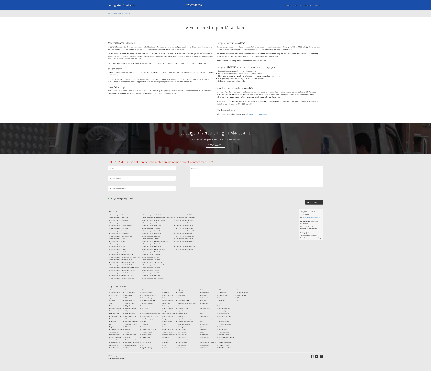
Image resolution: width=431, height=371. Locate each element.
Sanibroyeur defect (205, 308)
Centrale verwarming (115, 337)
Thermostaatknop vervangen (208, 342)
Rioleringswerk (182, 327)
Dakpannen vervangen (131, 324)
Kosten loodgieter (167, 295)
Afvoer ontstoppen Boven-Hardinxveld (120, 236)
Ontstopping (166, 340)
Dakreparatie (128, 327)
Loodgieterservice (167, 319)
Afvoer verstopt (113, 295)
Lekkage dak (166, 303)
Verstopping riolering (225, 308)
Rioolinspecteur (204, 292)
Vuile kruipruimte (224, 340)
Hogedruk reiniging (147, 319)
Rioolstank (203, 300)
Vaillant (221, 303)
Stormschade (203, 340)
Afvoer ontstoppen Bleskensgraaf (119, 233)
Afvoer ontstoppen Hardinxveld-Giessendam (155, 241)
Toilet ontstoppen (205, 345)
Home (110, 13)
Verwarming (222, 319)
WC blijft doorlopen (242, 292)
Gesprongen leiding (147, 292)
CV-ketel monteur (130, 292)
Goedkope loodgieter (148, 298)
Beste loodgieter (114, 313)
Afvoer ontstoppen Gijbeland (150, 238)
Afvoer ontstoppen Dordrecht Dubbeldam (121, 262)
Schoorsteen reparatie (206, 319)
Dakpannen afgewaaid (131, 321)
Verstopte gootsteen (225, 316)
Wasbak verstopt (224, 345)
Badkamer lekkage (114, 306)
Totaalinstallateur (224, 295)
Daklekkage (128, 319)
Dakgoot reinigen (130, 303)
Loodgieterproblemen (168, 313)
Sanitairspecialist (204, 316)
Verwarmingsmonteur (225, 324)
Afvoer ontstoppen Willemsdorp (185, 244)
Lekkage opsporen (167, 306)
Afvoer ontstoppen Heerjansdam (151, 244)
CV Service (128, 290)
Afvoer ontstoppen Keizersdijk (151, 254)
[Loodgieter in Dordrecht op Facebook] (312, 356)
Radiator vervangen (183, 300)
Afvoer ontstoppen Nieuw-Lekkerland (153, 278)
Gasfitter (127, 337)
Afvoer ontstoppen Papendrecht (185, 217)
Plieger (164, 345)
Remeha (180, 306)
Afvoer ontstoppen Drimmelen (151, 228)
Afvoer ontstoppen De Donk (117, 244)
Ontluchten (165, 337)
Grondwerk (145, 308)
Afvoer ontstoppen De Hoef (117, 246)
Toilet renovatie (204, 348)
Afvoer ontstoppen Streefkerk (184, 228)
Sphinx (202, 327)
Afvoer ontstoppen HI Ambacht (151, 252)
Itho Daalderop (146, 342)
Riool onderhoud (183, 340)
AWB (110, 303)
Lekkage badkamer (167, 300)
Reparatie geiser (182, 311)
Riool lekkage (182, 337)
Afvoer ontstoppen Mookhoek (151, 275)
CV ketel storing (113, 345)
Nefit (163, 327)
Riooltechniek (204, 303)
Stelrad (202, 332)
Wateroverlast (241, 290)
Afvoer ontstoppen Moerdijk (150, 273)
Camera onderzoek (114, 334)
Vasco (220, 306)
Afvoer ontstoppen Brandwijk (117, 238)
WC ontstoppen (241, 295)
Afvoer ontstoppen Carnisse (117, 241)
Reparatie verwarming (184, 319)
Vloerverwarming (224, 332)
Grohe (143, 306)
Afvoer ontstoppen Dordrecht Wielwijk (153, 220)
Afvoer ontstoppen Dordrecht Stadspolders (121, 278)
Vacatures (222, 300)
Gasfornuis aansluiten (131, 340)
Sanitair (202, 313)
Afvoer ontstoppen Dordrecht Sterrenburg (154, 215)
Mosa (164, 324)
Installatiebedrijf (146, 337)
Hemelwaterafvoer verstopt (150, 316)
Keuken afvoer (166, 290)
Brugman (112, 327)
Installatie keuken (147, 332)
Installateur (145, 324)
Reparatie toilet (182, 316)
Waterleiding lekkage (225, 348)
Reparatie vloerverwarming (185, 321)
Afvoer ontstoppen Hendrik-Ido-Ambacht (154, 249)
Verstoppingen (223, 311)
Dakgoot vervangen (130, 316)
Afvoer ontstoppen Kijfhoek (150, 257)
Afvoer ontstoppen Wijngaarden (185, 241)
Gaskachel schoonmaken (132, 342)
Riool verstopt (204, 290)
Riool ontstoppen (183, 345)
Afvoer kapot (113, 290)
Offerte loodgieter (167, 329)
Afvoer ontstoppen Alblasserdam (118, 220)
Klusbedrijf (165, 292)
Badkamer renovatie (115, 308)
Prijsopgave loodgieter (184, 290)
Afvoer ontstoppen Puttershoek (185, 220)
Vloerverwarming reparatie (226, 337)
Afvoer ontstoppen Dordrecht (117, 252)
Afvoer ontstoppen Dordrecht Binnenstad (121, 254)
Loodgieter (165, 311)
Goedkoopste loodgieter (149, 295)
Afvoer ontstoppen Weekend (184, 233)
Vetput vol (222, 327)
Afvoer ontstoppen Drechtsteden (152, 225)
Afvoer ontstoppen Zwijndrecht (185, 252)
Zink (238, 300)
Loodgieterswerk (167, 321)
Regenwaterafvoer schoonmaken (187, 303)
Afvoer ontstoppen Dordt (149, 223)
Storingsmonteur (204, 337)
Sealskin (202, 321)
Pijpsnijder (165, 342)
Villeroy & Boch (223, 329)
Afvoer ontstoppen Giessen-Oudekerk (153, 231)
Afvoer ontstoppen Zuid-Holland (185, 246)
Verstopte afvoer (224, 313)
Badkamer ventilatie (115, 311)
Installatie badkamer (148, 327)
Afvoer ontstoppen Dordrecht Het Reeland (121, 265)
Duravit (127, 332)
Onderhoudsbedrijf (168, 332)
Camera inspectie (114, 332)
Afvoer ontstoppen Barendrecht (118, 223)
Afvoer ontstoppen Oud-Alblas (185, 215)
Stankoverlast (203, 329)
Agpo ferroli (112, 298)
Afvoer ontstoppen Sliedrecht (184, 225)
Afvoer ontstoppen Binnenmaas (118, 228)
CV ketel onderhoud (115, 340)
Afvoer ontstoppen (114, 292)
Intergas (144, 340)
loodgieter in (257, 114)
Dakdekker (128, 298)
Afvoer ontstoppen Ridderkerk (184, 223)
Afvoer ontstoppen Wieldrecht (184, 238)
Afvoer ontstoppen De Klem (117, 249)
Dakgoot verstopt (130, 313)
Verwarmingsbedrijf (224, 321)
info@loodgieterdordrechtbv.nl (312, 217)
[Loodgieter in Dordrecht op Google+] (321, 356)
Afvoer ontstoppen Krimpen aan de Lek (153, 265)
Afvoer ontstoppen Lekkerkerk (151, 267)
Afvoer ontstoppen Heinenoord (151, 246)
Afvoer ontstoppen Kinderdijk (151, 259)
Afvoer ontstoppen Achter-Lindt (118, 217)
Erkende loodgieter (130, 334)
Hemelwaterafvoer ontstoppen (151, 313)
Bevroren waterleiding (115, 316)
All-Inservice (112, 300)
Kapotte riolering (147, 348)
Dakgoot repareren (130, 308)
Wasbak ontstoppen (225, 342)
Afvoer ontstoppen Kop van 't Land (152, 262)
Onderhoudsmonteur (168, 334)
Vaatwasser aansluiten (225, 298)
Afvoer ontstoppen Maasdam (122, 13)
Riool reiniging (182, 348)
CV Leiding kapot (114, 348)
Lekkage (164, 298)
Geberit (127, 348)
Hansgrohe (145, 311)
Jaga (143, 345)
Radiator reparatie (183, 298)
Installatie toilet (146, 334)
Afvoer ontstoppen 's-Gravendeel (119, 215)
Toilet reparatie (223, 290)
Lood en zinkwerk (167, 308)
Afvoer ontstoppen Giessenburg (151, 233)
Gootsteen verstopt (147, 303)
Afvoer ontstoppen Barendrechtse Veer (120, 225)
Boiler (111, 319)
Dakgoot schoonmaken (131, 311)
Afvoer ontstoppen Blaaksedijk (118, 231)
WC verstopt (240, 298)
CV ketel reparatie (114, 342)
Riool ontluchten (183, 342)
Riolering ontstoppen (184, 324)
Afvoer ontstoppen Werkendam (185, 236)
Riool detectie (182, 329)
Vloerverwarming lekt (225, 334)
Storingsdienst (204, 334)
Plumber (164, 348)
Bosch (111, 324)
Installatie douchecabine (149, 329)
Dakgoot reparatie (130, 306)
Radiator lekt (181, 295)
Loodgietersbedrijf (167, 316)
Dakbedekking (129, 295)
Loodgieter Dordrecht (122, 5)
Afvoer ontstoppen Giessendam (151, 236)
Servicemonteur (204, 324)
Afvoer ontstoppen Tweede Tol (185, 231)
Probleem (180, 292)
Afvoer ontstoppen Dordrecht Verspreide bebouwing (157, 217)
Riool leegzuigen (182, 334)
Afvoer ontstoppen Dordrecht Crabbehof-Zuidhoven (124, 257)
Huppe (144, 321)
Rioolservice (203, 295)
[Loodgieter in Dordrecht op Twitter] (317, 356)
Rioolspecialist (204, 298)
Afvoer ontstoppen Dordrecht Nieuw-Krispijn (122, 270)
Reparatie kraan (182, 313)
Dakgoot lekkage (129, 300)
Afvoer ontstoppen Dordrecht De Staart (120, 259)
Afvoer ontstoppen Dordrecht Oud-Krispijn (121, 275)
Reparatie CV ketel (183, 308)
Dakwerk (127, 329)
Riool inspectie (182, 332)
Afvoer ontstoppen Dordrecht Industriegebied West (124, 267)
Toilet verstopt (223, 292)
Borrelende (112, 321)
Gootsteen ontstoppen (148, 300)
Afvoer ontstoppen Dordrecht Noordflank (121, 273)
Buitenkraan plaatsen (115, 329)
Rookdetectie (203, 306)
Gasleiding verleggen (131, 345)
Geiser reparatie (146, 290)
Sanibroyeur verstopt (206, 311)
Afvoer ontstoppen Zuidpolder (185, 249)
